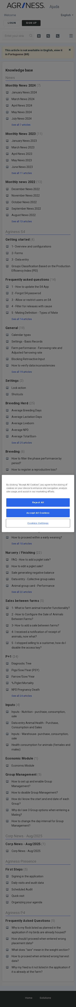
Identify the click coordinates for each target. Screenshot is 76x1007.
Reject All (38, 502)
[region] (38, 503)
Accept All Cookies (38, 512)
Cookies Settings (37, 523)
